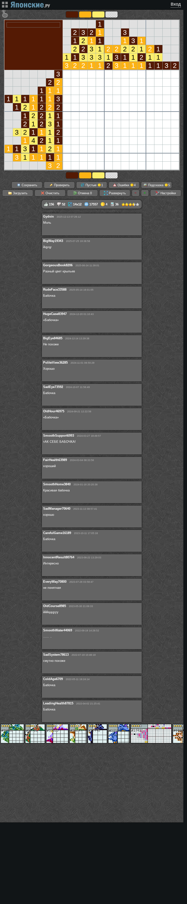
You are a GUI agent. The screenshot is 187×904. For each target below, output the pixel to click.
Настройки (167, 193)
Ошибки (126, 185)
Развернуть (117, 193)
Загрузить (20, 193)
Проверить (61, 185)
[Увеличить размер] (145, 193)
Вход (176, 4)
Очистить (52, 193)
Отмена (84, 193)
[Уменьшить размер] (135, 193)
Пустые (93, 185)
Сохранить (29, 185)
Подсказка (158, 185)
